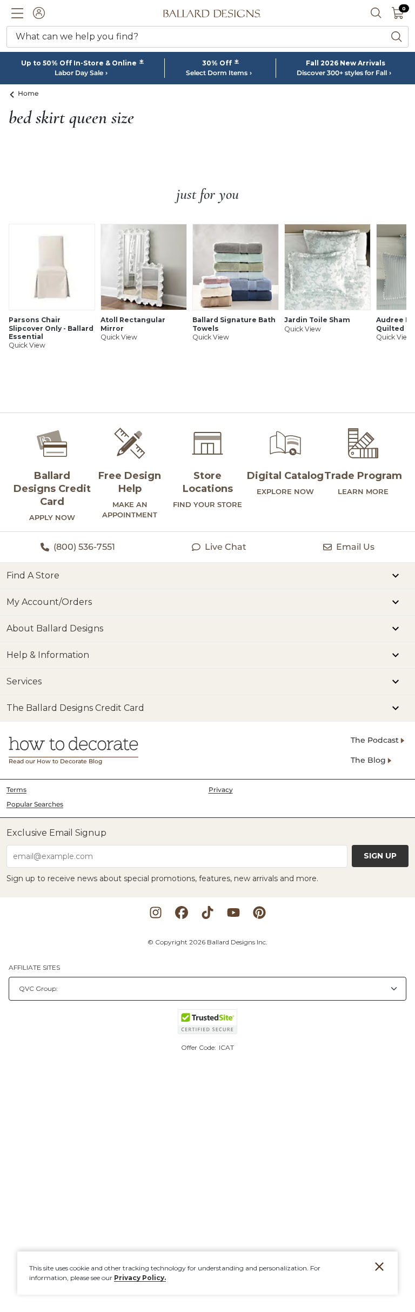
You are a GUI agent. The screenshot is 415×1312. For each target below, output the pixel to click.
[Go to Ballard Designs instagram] (155, 912)
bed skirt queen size (71, 118)
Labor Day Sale (79, 73)
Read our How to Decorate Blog (55, 761)
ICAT (226, 1047)
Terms (16, 789)
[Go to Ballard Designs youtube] (233, 912)
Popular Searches (34, 804)
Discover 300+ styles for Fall (342, 73)
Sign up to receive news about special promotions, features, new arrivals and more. (162, 878)
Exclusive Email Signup (56, 833)
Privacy (221, 789)
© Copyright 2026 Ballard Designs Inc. (207, 942)
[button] (17, 13)
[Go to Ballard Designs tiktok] (207, 912)
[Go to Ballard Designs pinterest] (259, 912)
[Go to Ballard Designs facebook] (181, 912)
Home (28, 93)
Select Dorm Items (216, 73)
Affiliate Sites (34, 967)
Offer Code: (199, 1047)
